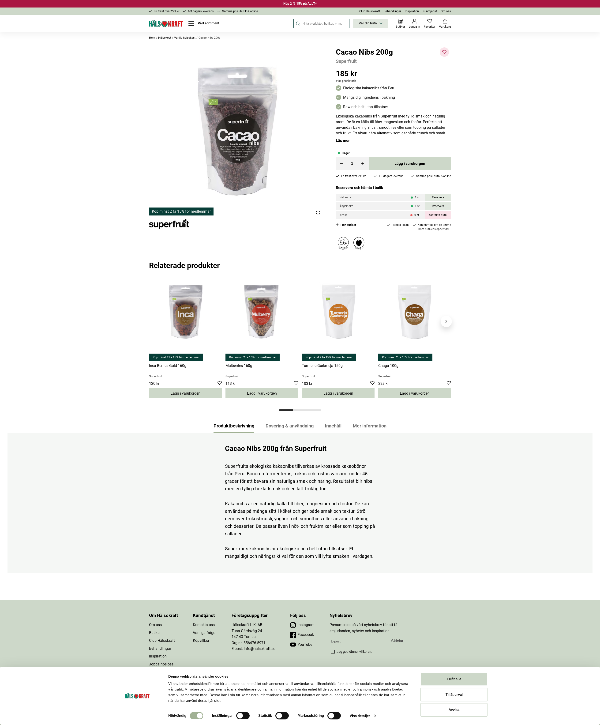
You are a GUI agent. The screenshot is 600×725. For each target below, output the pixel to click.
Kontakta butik (437, 215)
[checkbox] (333, 651)
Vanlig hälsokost (184, 37)
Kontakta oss (204, 625)
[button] (237, 131)
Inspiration (412, 11)
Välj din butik (368, 23)
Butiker (155, 633)
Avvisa (454, 710)
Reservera (438, 197)
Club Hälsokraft (369, 11)
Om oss (446, 11)
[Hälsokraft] (166, 23)
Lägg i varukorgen (409, 163)
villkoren (365, 651)
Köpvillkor (201, 640)
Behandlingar (392, 11)
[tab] (286, 410)
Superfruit (346, 61)
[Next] (446, 321)
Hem (152, 37)
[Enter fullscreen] (318, 212)
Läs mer (343, 140)
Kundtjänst (430, 11)
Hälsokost (164, 37)
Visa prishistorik (346, 81)
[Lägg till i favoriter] (444, 52)
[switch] (243, 715)
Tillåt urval (454, 694)
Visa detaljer (360, 716)
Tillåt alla (454, 679)
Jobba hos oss (161, 664)
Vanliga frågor (205, 633)
